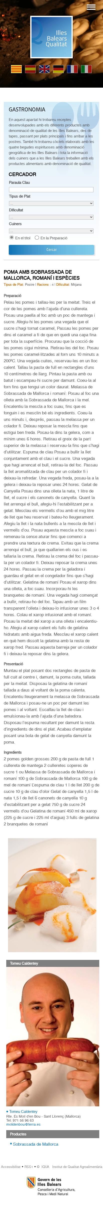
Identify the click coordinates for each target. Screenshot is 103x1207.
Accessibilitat (10, 1167)
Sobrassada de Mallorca (35, 1144)
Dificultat (16, 210)
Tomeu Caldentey (23, 1111)
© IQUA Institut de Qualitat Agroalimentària (69, 1167)
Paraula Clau (19, 182)
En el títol (22, 238)
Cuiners (15, 224)
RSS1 (28, 1167)
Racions (43, 284)
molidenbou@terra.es (23, 1124)
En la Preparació (53, 238)
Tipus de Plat (19, 196)
